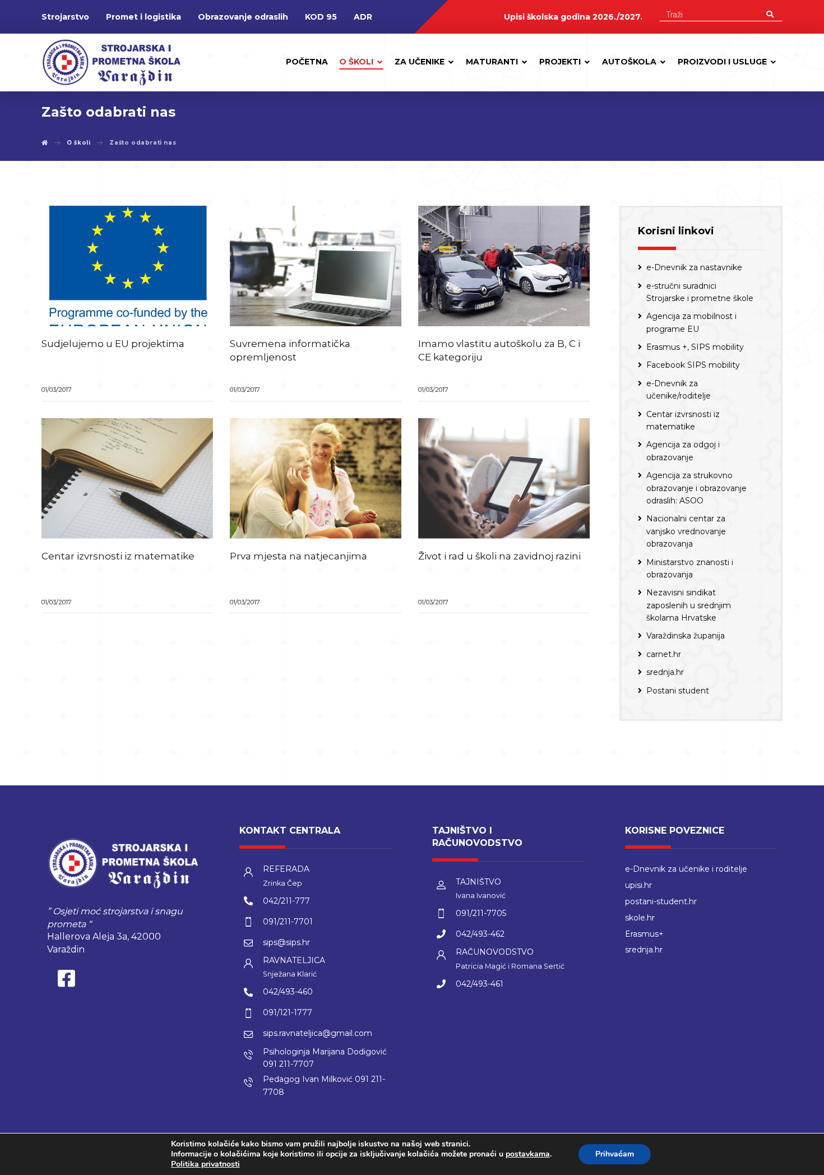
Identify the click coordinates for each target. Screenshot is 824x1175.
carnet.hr (663, 654)
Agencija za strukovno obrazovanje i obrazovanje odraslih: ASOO (696, 488)
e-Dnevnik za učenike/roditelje (678, 389)
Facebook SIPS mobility (693, 365)
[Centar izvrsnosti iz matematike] (127, 478)
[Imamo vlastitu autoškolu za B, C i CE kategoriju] (504, 266)
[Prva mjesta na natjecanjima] (315, 478)
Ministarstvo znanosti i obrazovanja (689, 568)
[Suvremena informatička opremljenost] (315, 266)
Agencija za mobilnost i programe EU (691, 322)
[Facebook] (66, 981)
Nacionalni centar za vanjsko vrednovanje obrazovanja (686, 531)
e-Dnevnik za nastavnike (694, 267)
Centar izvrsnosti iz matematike (683, 420)
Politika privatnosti (205, 1164)
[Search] (770, 13)
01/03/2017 (56, 390)
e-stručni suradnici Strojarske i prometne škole (699, 292)
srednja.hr (665, 672)
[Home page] (44, 142)
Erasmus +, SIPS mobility (695, 347)
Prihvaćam (614, 1154)
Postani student (677, 691)
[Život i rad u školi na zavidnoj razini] (504, 478)
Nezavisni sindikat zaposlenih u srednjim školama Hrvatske (688, 605)
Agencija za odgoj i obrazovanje (683, 451)
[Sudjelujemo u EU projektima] (127, 266)
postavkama (528, 1154)
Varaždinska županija (685, 636)
